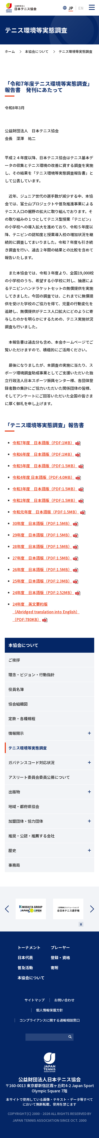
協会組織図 (18, 704)
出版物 (14, 792)
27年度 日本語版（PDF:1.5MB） (42, 558)
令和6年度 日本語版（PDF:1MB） (43, 454)
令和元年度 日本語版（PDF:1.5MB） (45, 512)
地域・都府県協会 (23, 806)
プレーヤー (60, 947)
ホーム (10, 51)
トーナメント (29, 947)
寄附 (54, 967)
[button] (92, 7)
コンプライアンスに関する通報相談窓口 (49, 1020)
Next (88, 909)
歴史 (12, 850)
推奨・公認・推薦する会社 (31, 836)
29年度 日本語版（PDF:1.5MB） (42, 535)
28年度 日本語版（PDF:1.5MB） (42, 546)
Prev (10, 909)
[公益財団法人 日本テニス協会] (21, 6)
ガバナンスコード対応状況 (31, 762)
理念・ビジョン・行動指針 (31, 674)
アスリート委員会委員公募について (39, 777)
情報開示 (16, 733)
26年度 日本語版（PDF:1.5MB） (42, 569)
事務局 (14, 865)
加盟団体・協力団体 (25, 821)
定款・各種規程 (21, 718)
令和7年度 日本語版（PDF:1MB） (43, 442)
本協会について (37, 51)
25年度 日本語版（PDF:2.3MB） (42, 581)
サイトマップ (35, 1000)
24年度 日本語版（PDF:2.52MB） (43, 592)
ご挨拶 (14, 660)
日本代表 (25, 957)
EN (80, 8)
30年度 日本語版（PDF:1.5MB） (42, 523)
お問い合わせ (64, 1000)
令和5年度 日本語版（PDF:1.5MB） (44, 466)
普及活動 (25, 967)
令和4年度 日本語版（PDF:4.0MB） (43, 477)
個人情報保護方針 (49, 1010)
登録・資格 (60, 957)
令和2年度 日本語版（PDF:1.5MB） (44, 500)
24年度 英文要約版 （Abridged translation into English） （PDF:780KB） (46, 611)
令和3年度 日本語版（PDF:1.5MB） (44, 489)
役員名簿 (16, 689)
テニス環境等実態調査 (27, 748)
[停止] (81, 924)
